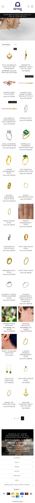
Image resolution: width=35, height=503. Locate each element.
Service (17, 475)
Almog (17, 457)
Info (17, 480)
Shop (17, 466)
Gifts (17, 471)
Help (17, 462)
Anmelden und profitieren (17, 484)
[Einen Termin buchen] (17, 442)
